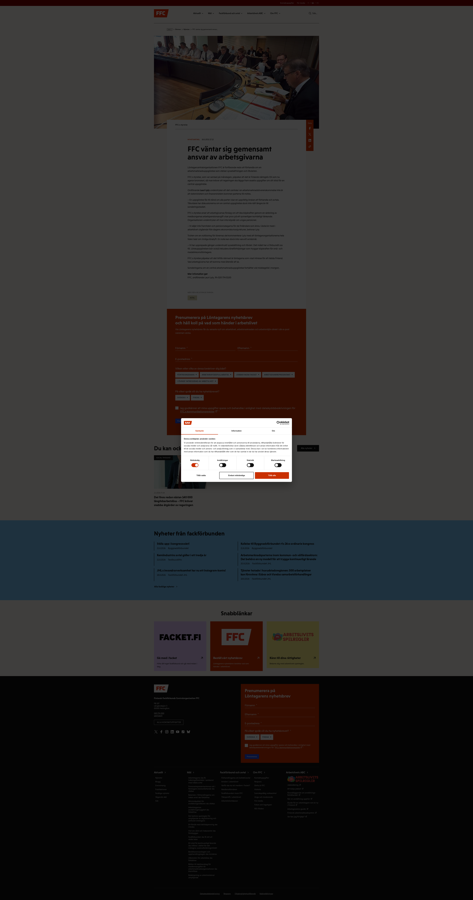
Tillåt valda (201, 475)
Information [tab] (236, 431)
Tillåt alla (272, 475)
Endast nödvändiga (236, 475)
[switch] (222, 465)
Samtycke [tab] (199, 431)
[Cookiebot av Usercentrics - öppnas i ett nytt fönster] (278, 423)
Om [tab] (273, 431)
